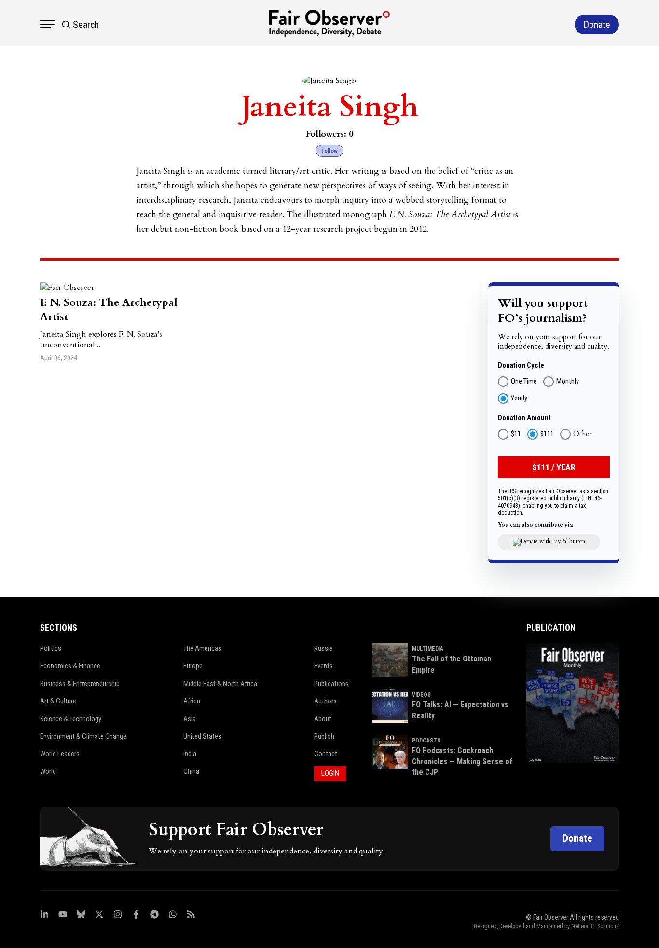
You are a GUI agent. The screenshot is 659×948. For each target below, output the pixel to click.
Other (582, 434)
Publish (324, 736)
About (322, 718)
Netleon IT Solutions (595, 926)
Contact (325, 753)
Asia (189, 718)
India (189, 753)
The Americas (202, 648)
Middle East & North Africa (220, 683)
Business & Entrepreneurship (80, 683)
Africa (191, 701)
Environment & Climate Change (83, 736)
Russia (323, 648)
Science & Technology (70, 718)
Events (323, 665)
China (191, 771)
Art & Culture (58, 701)
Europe (193, 665)
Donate (577, 838)
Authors (325, 701)
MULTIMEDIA (427, 649)
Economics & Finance (70, 665)
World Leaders (60, 753)
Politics (50, 648)
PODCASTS (426, 740)
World (48, 771)
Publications (331, 683)
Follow (329, 150)
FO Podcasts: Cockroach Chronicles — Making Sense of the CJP (462, 761)
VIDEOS (421, 694)
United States (202, 736)
